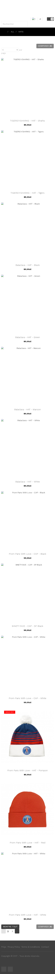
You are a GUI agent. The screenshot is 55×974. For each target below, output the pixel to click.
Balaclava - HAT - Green (27, 337)
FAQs (3, 947)
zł (40, 19)
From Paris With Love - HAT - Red (27, 842)
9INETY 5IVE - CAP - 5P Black (27, 626)
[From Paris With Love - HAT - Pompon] (27, 737)
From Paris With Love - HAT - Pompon (27, 770)
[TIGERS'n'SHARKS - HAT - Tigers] (27, 159)
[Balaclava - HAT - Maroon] (27, 376)
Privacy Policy (14, 947)
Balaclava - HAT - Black (28, 265)
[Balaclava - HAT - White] (27, 448)
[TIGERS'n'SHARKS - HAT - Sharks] (27, 87)
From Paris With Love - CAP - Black (27, 554)
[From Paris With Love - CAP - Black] (27, 520)
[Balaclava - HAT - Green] (27, 304)
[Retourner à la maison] (5, 32)
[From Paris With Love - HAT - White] (27, 881)
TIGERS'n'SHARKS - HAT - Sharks (27, 120)
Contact (45, 947)
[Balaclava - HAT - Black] (27, 232)
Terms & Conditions (30, 947)
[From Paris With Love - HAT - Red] (27, 809)
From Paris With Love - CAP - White (27, 698)
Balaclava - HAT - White (27, 481)
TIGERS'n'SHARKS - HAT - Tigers (27, 193)
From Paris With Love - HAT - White (27, 914)
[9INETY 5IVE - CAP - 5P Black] (27, 592)
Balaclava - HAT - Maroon (27, 409)
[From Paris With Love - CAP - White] (27, 665)
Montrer (5, 45)
